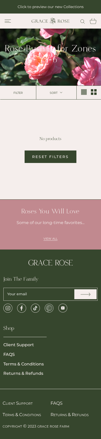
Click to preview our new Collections (51, 6)
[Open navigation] (8, 21)
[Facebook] (21, 308)
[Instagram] (7, 308)
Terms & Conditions (23, 364)
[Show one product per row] (84, 92)
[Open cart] (93, 21)
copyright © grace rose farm (36, 426)
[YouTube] (62, 308)
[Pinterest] (49, 308)
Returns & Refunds (23, 373)
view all (50, 238)
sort (54, 92)
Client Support (18, 344)
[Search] (82, 21)
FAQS (9, 354)
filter (18, 92)
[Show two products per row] (94, 92)
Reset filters (50, 156)
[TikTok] (35, 308)
